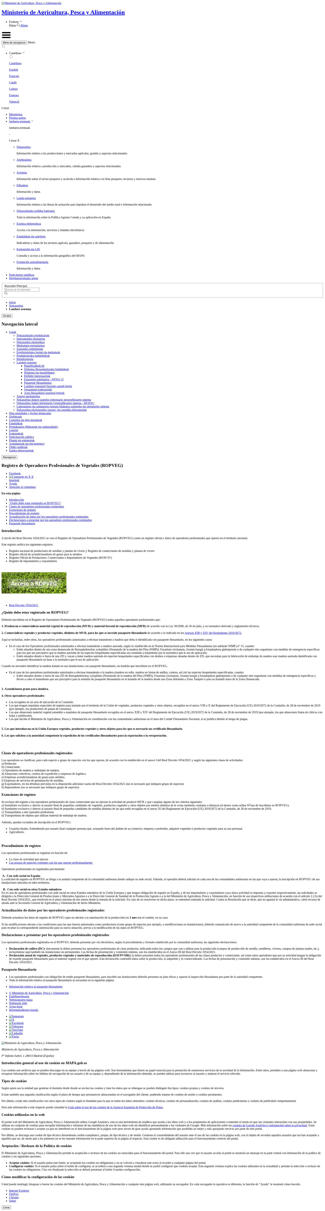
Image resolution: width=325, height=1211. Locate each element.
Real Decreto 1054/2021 (23, 605)
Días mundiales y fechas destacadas (30, 413)
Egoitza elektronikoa (29, 223)
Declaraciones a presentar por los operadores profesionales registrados (50, 520)
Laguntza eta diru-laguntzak (25, 420)
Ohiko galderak (18, 447)
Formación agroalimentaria (32, 262)
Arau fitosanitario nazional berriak (44, 393)
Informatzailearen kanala (23, 1009)
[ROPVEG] (34, 592)
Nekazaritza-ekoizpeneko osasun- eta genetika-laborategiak (52, 409)
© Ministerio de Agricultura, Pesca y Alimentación (39, 993)
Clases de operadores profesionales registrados (36, 506)
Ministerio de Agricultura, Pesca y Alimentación (63, 12)
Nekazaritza (24, 147)
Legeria (13, 430)
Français (14, 76)
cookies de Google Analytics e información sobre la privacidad (270, 1125)
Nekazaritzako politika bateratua (36, 210)
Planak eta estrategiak (22, 440)
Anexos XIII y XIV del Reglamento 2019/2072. (213, 632)
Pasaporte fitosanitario (22, 523)
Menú (31, 42)
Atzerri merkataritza (28, 396)
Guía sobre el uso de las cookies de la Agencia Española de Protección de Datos (115, 1107)
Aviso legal (15, 1006)
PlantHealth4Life (34, 365)
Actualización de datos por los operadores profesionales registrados (48, 516)
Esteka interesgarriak (21, 450)
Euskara (14, 95)
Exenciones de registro (22, 509)
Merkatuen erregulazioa (31, 345)
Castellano (15, 63)
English (13, 69)
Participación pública (21, 437)
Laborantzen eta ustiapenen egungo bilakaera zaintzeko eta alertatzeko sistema (63, 406)
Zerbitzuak (15, 416)
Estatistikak (16, 423)
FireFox (13, 1194)
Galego (13, 88)
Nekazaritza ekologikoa (31, 342)
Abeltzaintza (24, 159)
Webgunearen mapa (21, 999)
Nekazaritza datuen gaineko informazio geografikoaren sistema (54, 399)
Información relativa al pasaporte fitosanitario (35, 986)
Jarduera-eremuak (20, 121)
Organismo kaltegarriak (38, 389)
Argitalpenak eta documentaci (26, 443)
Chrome (14, 1197)
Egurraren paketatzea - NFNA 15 (44, 379)
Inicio (12, 302)
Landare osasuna (26, 362)
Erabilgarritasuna (19, 996)
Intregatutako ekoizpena (31, 338)
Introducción (16, 499)
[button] (162, 43)
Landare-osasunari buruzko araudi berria (48, 386)
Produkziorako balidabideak (33, 355)
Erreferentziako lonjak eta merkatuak (38, 352)
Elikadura (22, 185)
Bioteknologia (25, 359)
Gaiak (12, 332)
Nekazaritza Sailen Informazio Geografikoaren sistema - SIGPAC (55, 403)
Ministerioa (15, 114)
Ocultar (7, 315)
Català (13, 82)
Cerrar (6, 1207)
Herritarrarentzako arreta (23, 278)
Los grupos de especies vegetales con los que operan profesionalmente (51, 862)
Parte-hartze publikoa (21, 274)
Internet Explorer (19, 1190)
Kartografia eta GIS (28, 249)
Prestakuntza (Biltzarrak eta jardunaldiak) (33, 426)
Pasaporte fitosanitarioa (38, 382)
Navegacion (9, 457)
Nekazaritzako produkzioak (33, 335)
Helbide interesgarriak (37, 376)
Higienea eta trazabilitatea (39, 372)
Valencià (14, 101)
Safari (12, 1200)
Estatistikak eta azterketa (31, 236)
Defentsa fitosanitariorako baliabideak (46, 369)
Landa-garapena (26, 198)
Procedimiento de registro (24, 513)
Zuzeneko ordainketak (30, 349)
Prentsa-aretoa (17, 117)
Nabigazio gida (18, 1003)
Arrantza (22, 172)
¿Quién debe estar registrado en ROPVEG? (35, 503)
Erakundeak (16, 433)
